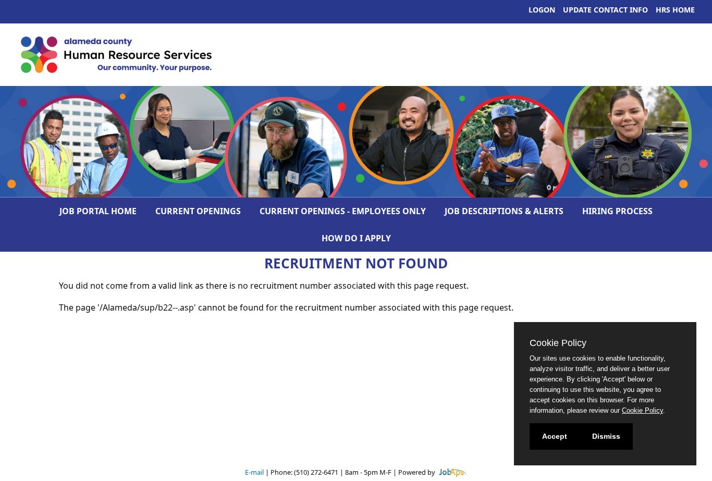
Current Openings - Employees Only (343, 211)
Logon (542, 10)
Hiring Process (617, 211)
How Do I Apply (356, 238)
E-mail (254, 472)
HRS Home (675, 10)
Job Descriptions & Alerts (504, 211)
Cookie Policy (642, 410)
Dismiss (606, 436)
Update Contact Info (605, 10)
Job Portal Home (98, 211)
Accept (554, 436)
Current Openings (198, 211)
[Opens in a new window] (452, 472)
